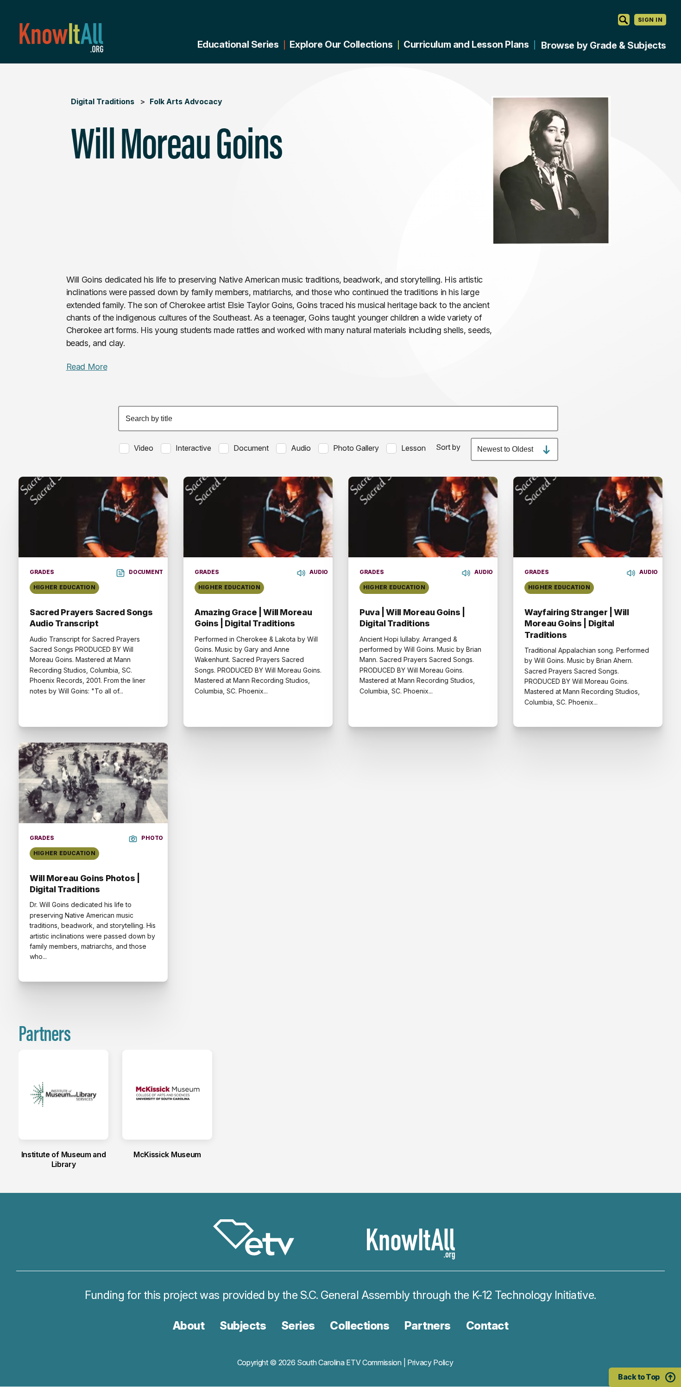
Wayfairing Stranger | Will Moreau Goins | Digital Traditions (576, 623)
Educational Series (238, 44)
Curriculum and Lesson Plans (466, 44)
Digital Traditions (102, 101)
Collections (359, 1325)
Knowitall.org (61, 37)
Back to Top (639, 1376)
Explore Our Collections (341, 44)
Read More (86, 367)
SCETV (258, 1239)
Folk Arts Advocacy (186, 101)
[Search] (624, 19)
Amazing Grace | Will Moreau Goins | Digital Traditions (253, 617)
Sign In (650, 19)
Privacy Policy (430, 1362)
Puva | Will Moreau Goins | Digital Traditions (412, 617)
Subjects (243, 1325)
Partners (427, 1325)
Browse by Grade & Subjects (603, 45)
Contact (487, 1325)
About (189, 1325)
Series (298, 1325)
